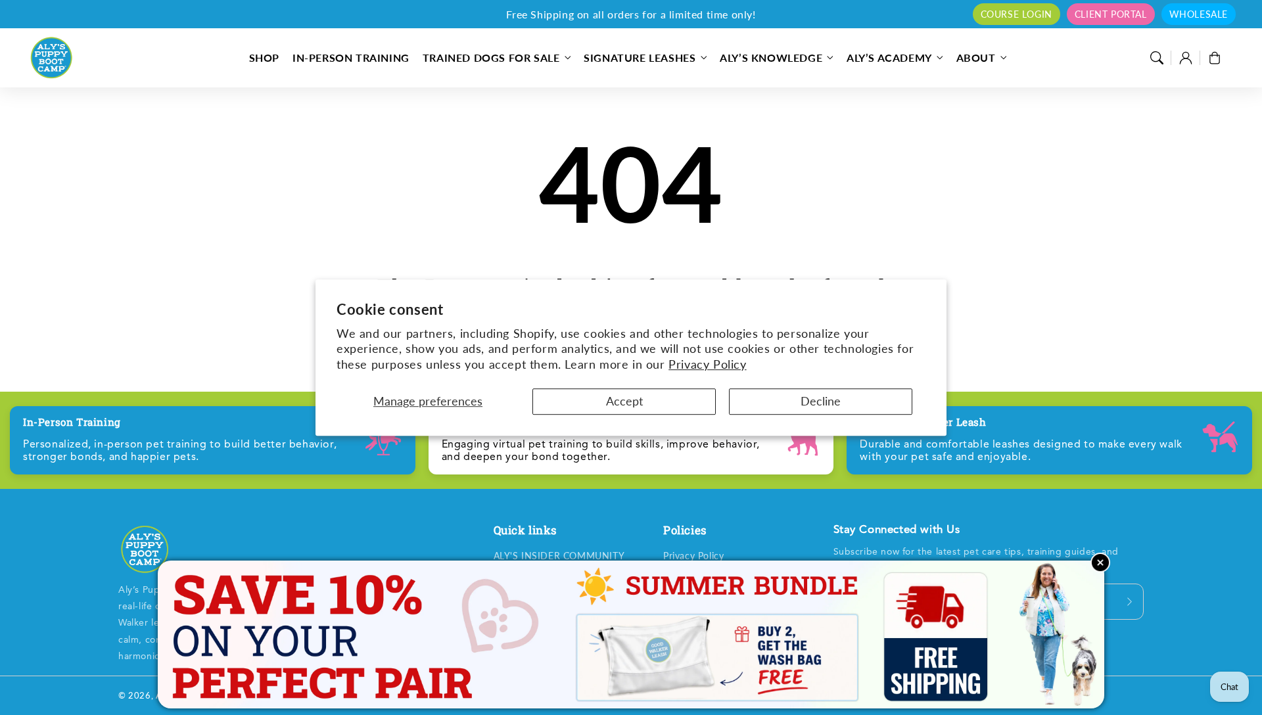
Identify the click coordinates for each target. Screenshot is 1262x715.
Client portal (1111, 14)
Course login (1016, 14)
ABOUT (976, 57)
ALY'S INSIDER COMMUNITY (559, 555)
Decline (821, 401)
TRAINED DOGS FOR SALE (491, 57)
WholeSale (1198, 14)
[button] (1156, 57)
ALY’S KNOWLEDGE (771, 57)
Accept (624, 401)
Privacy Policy (707, 364)
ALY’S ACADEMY (889, 57)
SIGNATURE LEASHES (639, 57)
